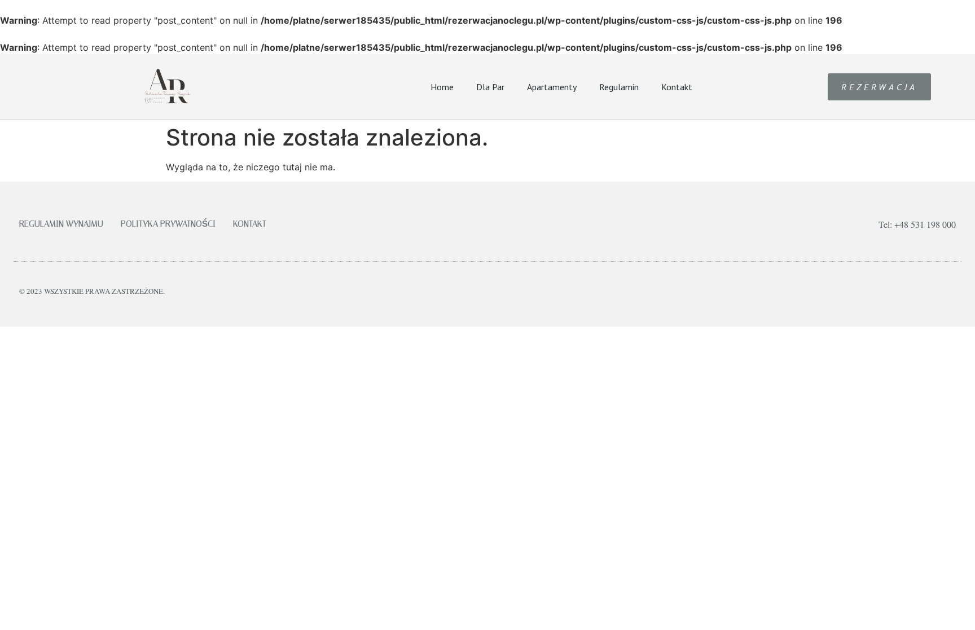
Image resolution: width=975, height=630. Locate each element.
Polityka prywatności (168, 224)
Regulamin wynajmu (61, 224)
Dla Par (490, 86)
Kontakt (676, 86)
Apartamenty (552, 86)
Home (442, 86)
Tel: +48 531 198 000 (917, 224)
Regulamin (619, 86)
